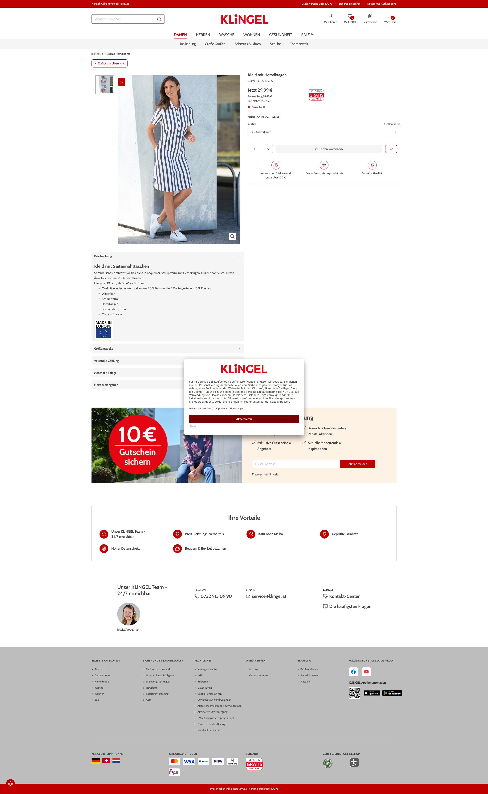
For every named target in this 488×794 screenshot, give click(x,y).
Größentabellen (309, 669)
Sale (97, 699)
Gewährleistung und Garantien (214, 699)
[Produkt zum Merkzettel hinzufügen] (391, 149)
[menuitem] (180, 35)
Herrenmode (102, 681)
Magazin (305, 681)
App (148, 699)
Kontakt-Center (344, 596)
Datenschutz (204, 687)
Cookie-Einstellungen (209, 693)
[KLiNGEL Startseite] (244, 19)
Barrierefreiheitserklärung (211, 724)
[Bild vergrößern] (232, 236)
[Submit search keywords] (159, 19)
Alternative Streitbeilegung (212, 712)
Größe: (252, 124)
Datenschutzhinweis (265, 474)
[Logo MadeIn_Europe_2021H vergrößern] (103, 329)
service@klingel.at (269, 596)
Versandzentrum (258, 675)
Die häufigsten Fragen (350, 606)
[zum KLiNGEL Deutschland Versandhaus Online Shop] (96, 760)
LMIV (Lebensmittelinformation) (215, 718)
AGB (199, 675)
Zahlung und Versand (158, 669)
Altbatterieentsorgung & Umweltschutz (219, 705)
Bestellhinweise (309, 675)
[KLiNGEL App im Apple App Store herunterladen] (372, 693)
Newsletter (152, 687)
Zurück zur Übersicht (111, 63)
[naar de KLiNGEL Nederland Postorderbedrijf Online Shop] (116, 760)
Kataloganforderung (157, 693)
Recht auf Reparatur (208, 730)
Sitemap (99, 669)
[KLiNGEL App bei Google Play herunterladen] (392, 693)
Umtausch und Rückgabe (160, 675)
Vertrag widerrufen (207, 669)
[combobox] (128, 19)
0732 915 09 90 (216, 596)
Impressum (203, 681)
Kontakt (253, 669)
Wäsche (99, 687)
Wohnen (99, 693)
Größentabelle (392, 124)
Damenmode (102, 675)
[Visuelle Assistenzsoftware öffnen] (352, 762)
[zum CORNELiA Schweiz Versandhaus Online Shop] (106, 760)
